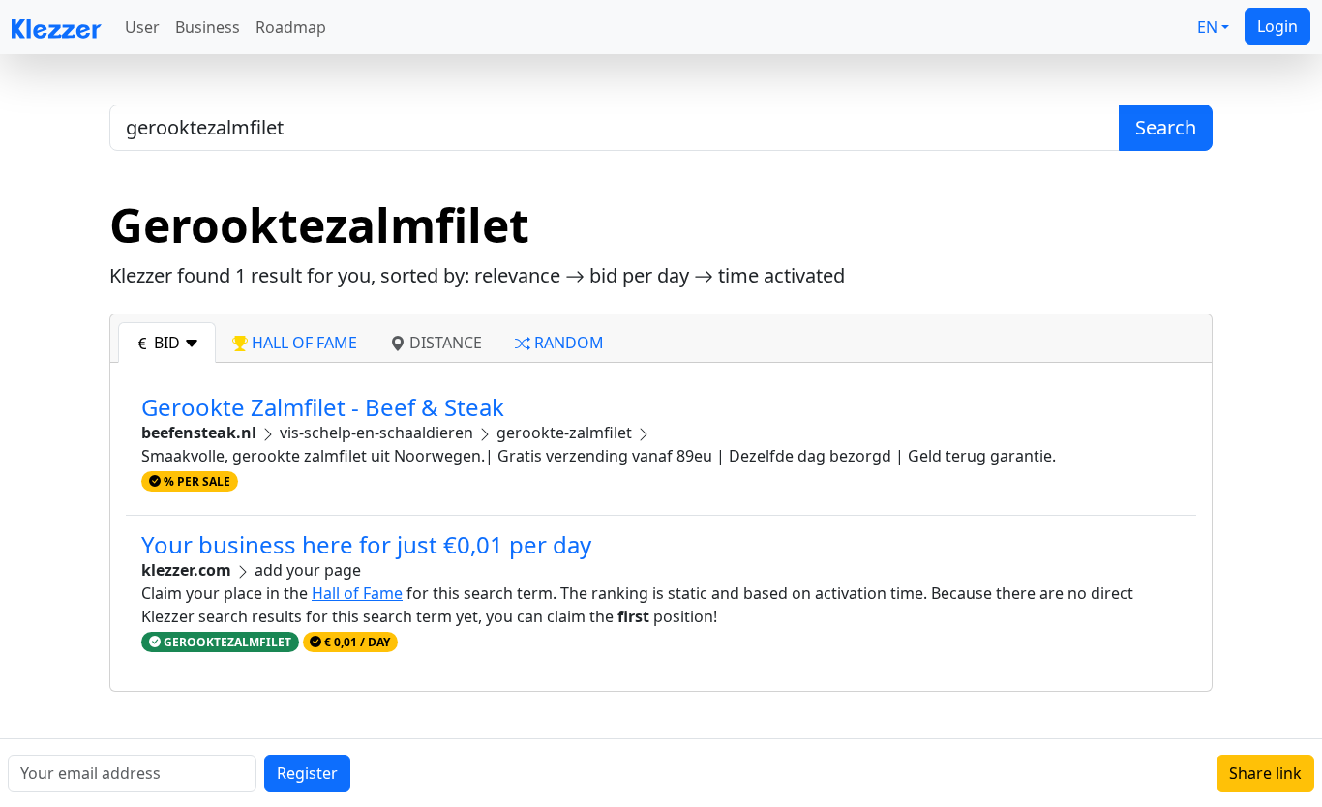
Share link (1265, 773)
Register (307, 773)
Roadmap (290, 27)
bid (167, 342)
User (142, 27)
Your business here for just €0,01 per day (366, 544)
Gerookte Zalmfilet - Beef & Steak (322, 407)
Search (1165, 127)
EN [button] (1207, 27)
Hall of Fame (357, 593)
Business (207, 27)
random (567, 342)
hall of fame (302, 342)
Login (1277, 26)
